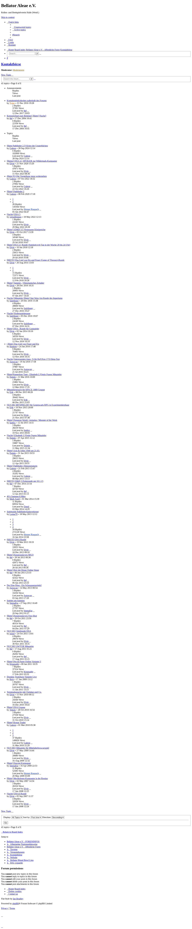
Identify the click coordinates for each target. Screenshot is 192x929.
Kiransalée (14, 664)
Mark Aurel (15, 499)
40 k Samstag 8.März (16, 496)
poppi (12, 633)
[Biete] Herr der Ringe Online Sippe (23, 570)
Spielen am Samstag (16, 600)
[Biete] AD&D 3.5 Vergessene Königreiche (26, 229)
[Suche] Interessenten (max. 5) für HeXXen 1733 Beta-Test (33, 359)
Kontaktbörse (11, 64)
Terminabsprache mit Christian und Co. (24, 692)
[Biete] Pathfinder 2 (15, 191)
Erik (11, 392)
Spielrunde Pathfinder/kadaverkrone (23, 511)
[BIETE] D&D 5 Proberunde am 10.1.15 (25, 481)
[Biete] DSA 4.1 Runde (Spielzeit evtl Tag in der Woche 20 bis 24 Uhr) (38, 245)
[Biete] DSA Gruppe (16, 707)
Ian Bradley (18, 899)
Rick (12, 679)
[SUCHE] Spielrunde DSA (19, 631)
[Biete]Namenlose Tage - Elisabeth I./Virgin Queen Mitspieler (34, 374)
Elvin (12, 163)
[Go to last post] (28, 111)
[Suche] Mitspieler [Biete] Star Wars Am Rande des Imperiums (34, 298)
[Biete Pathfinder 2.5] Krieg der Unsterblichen (27, 146)
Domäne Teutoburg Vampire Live (22, 677)
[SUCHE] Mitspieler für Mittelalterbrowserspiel (28, 748)
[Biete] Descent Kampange (19, 763)
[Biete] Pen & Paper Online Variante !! (24, 661)
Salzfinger (14, 301)
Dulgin (13, 377)
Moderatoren (18, 70)
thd (25, 111)
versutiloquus (15, 217)
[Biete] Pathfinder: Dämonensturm (22, 466)
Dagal (26, 506)
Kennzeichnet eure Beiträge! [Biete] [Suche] (26, 116)
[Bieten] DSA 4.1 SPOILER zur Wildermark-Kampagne (32, 161)
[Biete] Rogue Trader (16, 722)
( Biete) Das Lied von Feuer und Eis (23, 344)
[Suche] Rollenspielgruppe (18, 313)
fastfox (13, 423)
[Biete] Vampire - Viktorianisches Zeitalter (25, 283)
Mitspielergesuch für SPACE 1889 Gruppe (26, 389)
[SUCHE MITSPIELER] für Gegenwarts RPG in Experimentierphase (38, 405)
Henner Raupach (31, 209)
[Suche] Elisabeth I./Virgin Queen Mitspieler (26, 435)
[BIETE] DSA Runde (16, 539)
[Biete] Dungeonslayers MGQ (20, 555)
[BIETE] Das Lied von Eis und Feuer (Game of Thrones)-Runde (35, 260)
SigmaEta (14, 603)
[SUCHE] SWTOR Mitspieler (20, 646)
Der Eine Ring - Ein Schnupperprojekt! (24, 585)
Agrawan (13, 362)
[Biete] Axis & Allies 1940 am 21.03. (23, 450)
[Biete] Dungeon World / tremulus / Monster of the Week (32, 420)
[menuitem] (21, 27)
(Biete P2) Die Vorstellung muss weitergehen (27, 176)
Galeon (13, 148)
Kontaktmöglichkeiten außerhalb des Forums (27, 100)
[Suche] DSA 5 (13, 214)
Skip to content (7, 17)
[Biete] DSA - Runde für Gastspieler (23, 329)
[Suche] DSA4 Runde (16, 793)
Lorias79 (13, 514)
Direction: (47, 817)
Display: (7, 817)
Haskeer (13, 346)
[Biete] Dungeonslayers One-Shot (22, 616)
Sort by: (27, 817)
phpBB (15, 903)
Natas (12, 103)
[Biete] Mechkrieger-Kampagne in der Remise (27, 778)
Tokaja (13, 710)
